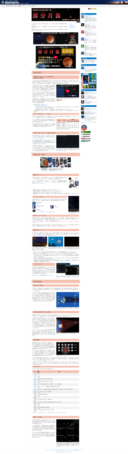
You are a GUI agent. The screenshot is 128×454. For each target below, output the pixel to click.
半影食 (40, 301)
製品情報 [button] (19, 5)
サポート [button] (24, 5)
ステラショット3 (88, 38)
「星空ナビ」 (40, 199)
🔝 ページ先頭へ (82, 452)
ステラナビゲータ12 (88, 31)
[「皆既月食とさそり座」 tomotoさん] (71, 241)
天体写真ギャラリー (41, 235)
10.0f (88, 46)
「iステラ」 (38, 207)
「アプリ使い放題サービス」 (42, 211)
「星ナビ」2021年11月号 (49, 334)
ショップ (28, 5)
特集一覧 (90, 122)
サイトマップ (80, 450)
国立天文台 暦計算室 (39, 106)
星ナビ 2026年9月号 (88, 15)
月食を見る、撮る (72, 26)
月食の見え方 (72, 25)
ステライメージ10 (88, 45)
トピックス (3, 5)
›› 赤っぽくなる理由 (39, 138)
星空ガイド (12, 5)
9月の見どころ (87, 116)
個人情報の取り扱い (62, 450)
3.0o (87, 39)
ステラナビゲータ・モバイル (90, 23)
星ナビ (16, 5)
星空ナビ (86, 52)
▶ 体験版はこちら (35, 275)
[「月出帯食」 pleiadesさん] (55, 241)
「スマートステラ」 (39, 210)
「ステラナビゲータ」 (42, 269)
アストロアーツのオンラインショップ (46, 182)
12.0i (87, 32)
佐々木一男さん (41, 248)
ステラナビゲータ (61, 150)
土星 (85, 107)
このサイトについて (48, 450)
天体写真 (7, 5)
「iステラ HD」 (57, 207)
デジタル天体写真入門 (89, 96)
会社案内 (75, 450)
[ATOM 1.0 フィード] (94, 8)
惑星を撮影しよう (88, 101)
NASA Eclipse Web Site (43, 104)
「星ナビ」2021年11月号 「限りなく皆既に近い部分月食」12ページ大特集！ (51, 170)
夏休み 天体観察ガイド (89, 111)
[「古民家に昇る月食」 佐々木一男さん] (39, 241)
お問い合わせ (55, 450)
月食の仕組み (72, 27)
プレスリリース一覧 (70, 450)
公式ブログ (33, 5)
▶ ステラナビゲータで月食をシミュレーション (63, 275)
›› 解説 (46, 110)
